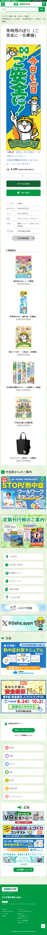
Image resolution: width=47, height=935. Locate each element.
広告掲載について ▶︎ (24, 870)
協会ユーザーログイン (23, 730)
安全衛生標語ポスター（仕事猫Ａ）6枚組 (23, 387)
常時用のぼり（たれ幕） (11, 19)
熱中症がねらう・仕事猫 (23, 281)
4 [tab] (25, 510)
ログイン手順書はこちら (23, 735)
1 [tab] (19, 510)
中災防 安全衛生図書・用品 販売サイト (10, 0)
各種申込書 (4, 916)
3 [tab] (23, 510)
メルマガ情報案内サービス (22, 916)
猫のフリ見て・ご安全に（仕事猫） (23, 352)
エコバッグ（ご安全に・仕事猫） (23, 458)
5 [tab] (27, 510)
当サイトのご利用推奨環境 (22, 920)
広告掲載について (20, 913)
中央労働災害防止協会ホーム (38, 0)
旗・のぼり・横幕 (21, 16)
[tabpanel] (23, 492)
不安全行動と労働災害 (23, 423)
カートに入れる (23, 184)
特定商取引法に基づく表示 (22, 918)
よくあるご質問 (5, 913)
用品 (11, 16)
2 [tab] (21, 510)
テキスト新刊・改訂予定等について (24, 911)
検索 (42, 9)
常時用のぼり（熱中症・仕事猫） (23, 317)
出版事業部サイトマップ (22, 922)
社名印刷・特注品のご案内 (7, 911)
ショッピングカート (21, 909)
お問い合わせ (5, 901)
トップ (4, 16)
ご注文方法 (4, 909)
